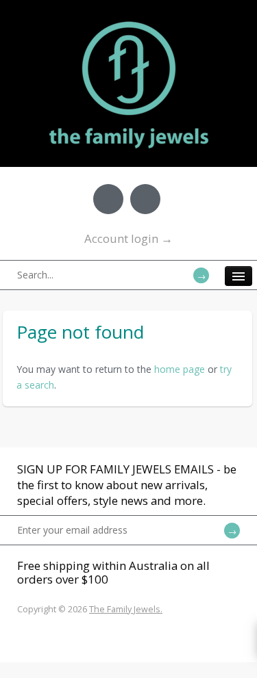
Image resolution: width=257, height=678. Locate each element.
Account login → (128, 238)
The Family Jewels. (125, 609)
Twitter (145, 199)
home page (179, 369)
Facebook (108, 199)
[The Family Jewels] (129, 20)
